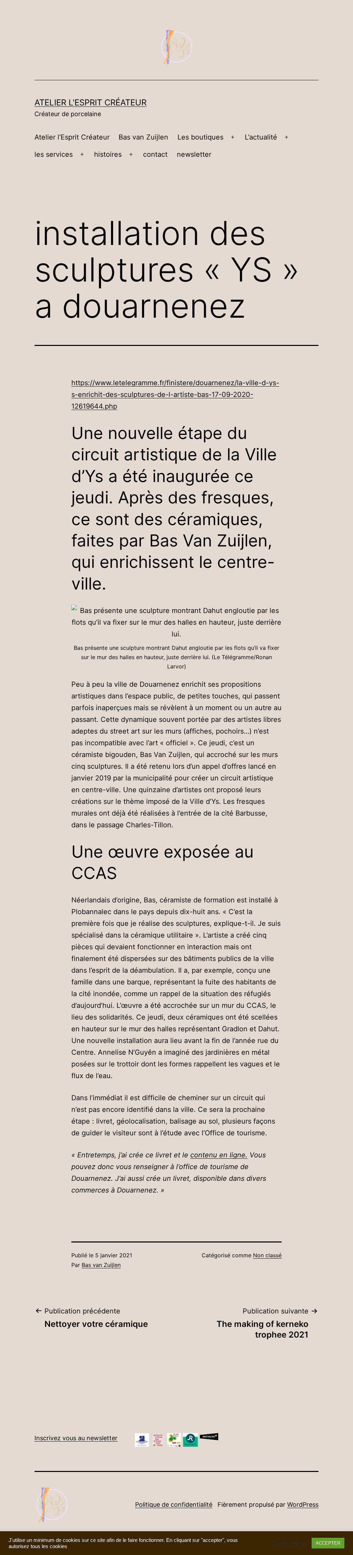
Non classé (267, 1255)
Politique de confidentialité (173, 1504)
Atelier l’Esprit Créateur (72, 137)
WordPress (303, 1504)
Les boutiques (200, 137)
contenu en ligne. (219, 1155)
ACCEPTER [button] (328, 1543)
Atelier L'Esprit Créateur (90, 103)
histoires (108, 154)
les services (53, 154)
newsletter (194, 154)
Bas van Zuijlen (143, 137)
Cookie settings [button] (289, 1543)
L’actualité (261, 137)
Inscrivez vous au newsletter (76, 1438)
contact (155, 154)
